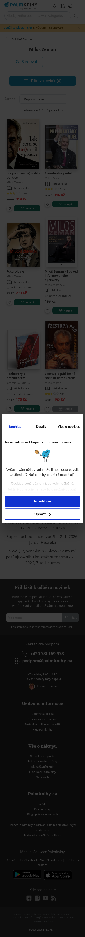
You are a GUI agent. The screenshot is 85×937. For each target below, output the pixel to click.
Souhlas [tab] (15, 426)
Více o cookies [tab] (69, 426)
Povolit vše (42, 501)
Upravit (40, 514)
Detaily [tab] (41, 426)
